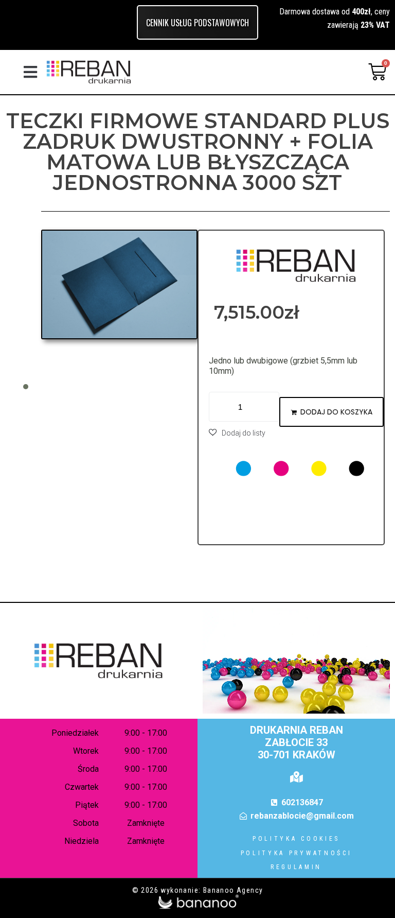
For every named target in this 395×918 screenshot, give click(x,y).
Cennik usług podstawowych (197, 22)
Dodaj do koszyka (336, 412)
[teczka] (119, 284)
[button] (31, 72)
